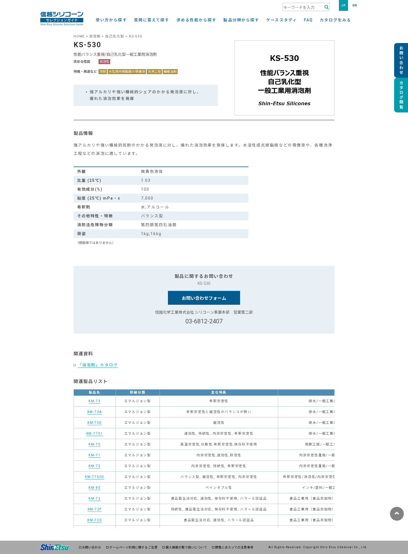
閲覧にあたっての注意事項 (234, 547)
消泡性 (104, 62)
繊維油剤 (170, 72)
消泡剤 (94, 36)
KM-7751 (94, 433)
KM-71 (94, 455)
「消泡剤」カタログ (98, 365)
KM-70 (94, 444)
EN (354, 5)
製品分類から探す (241, 20)
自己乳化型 (114, 36)
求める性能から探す (197, 20)
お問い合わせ (91, 547)
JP (343, 5)
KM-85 (94, 488)
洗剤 (102, 72)
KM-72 (94, 498)
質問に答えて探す (152, 20)
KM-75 (94, 466)
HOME (79, 36)
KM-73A (94, 412)
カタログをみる (335, 20)
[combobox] (306, 7)
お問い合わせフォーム (204, 298)
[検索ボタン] (326, 7)
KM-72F (95, 509)
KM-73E (94, 423)
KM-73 (94, 401)
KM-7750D (94, 477)
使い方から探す (111, 20)
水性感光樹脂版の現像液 (127, 72)
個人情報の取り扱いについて (186, 547)
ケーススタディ (281, 20)
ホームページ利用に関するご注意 (133, 547)
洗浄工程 (154, 72)
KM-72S (94, 520)
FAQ (308, 20)
